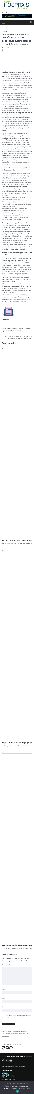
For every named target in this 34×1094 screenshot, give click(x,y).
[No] (32, 1087)
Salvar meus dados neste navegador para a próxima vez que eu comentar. (18, 1016)
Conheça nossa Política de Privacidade (13, 1066)
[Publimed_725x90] (17, 17)
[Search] (30, 22)
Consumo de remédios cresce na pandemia (17, 945)
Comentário (6, 965)
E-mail (4, 998)
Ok (17, 1091)
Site (3, 1007)
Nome (4, 989)
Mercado (4, 31)
